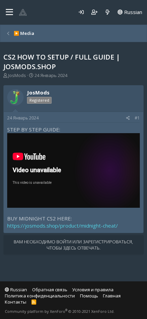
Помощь (89, 296)
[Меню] (9, 12)
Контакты (15, 302)
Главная (112, 296)
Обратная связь (49, 289)
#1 (137, 118)
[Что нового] (107, 12)
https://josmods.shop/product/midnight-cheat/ (62, 225)
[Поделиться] (128, 118)
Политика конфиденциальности (40, 296)
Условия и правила (92, 289)
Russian (132, 12)
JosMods (17, 75)
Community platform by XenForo (60, 311)
